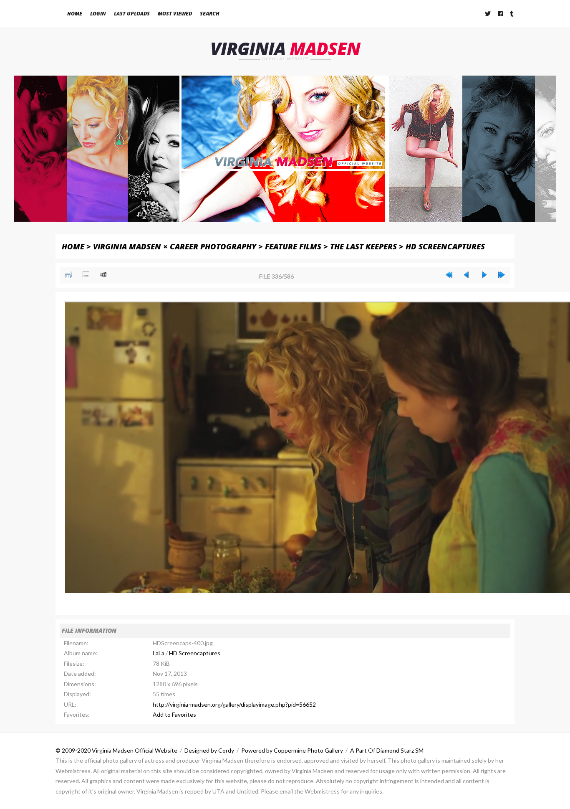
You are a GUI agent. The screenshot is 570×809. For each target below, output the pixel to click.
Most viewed (175, 13)
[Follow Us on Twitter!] (488, 13)
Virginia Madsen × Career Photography (174, 246)
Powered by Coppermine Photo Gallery (292, 750)
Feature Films (293, 246)
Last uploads (132, 13)
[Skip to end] (501, 275)
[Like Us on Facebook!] (501, 13)
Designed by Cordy (209, 750)
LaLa (158, 653)
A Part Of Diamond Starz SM (387, 750)
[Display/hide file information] (86, 275)
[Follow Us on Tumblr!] (512, 13)
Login (98, 13)
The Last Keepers (363, 246)
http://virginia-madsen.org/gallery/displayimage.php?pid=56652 (234, 704)
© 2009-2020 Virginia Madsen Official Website (116, 750)
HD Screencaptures (445, 246)
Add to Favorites (174, 714)
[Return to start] (449, 275)
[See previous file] (466, 275)
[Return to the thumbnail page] (68, 275)
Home (74, 13)
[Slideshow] (103, 275)
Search (209, 13)
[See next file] (484, 275)
